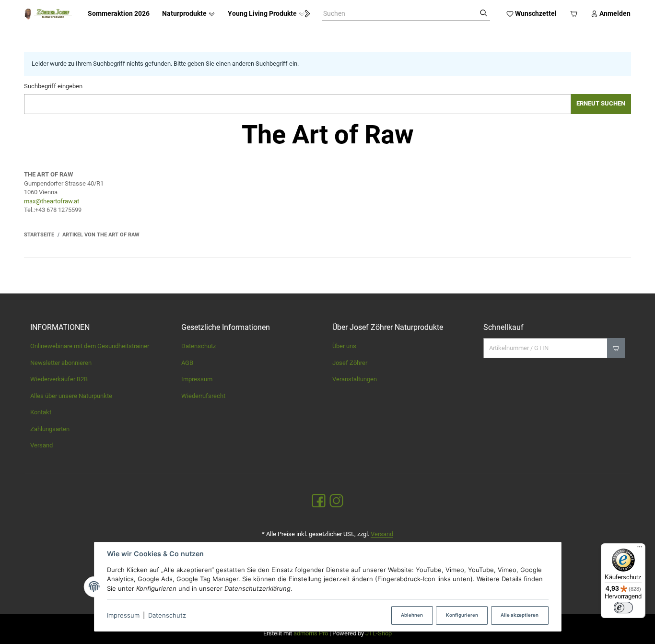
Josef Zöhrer (349, 362)
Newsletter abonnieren (61, 362)
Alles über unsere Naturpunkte (71, 395)
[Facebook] (319, 501)
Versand (41, 445)
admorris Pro (310, 633)
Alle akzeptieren (519, 615)
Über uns (344, 346)
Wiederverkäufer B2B (59, 379)
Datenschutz (167, 615)
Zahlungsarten (50, 429)
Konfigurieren (462, 615)
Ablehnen (412, 615)
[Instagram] (336, 501)
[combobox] (399, 14)
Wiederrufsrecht (203, 395)
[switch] (623, 607)
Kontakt (40, 412)
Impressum (123, 615)
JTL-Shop (378, 633)
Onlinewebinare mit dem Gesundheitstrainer (89, 346)
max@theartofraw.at (51, 201)
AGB (187, 362)
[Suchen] (483, 14)
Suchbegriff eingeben (53, 86)
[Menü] (639, 549)
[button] (303, 14)
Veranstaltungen (354, 379)
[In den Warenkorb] (616, 348)
